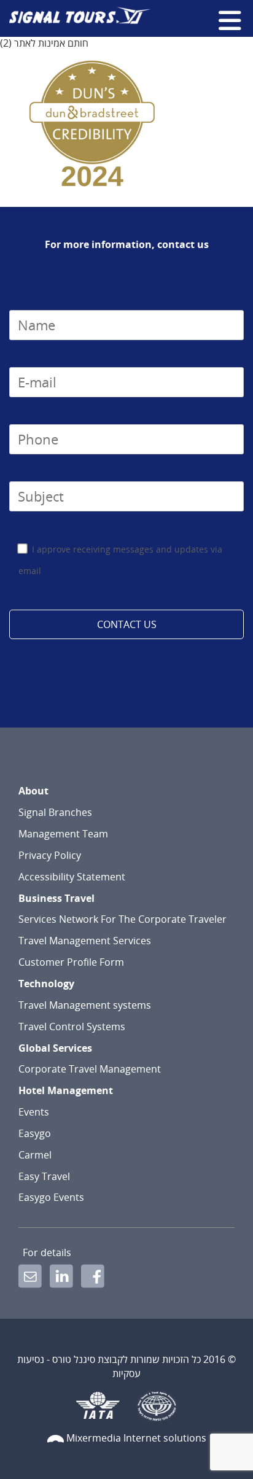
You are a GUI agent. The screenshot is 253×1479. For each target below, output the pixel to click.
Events (33, 1112)
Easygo (34, 1133)
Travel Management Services (84, 940)
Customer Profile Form (71, 962)
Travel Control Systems (71, 1026)
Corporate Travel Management (89, 1069)
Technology (46, 983)
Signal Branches (55, 812)
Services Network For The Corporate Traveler (122, 919)
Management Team (63, 833)
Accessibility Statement (71, 876)
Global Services (55, 1048)
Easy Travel (44, 1176)
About (33, 791)
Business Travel (56, 898)
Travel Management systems (84, 1005)
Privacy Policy (49, 855)
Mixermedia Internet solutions (136, 1438)
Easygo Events (51, 1197)
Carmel (35, 1155)
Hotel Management (65, 1090)
